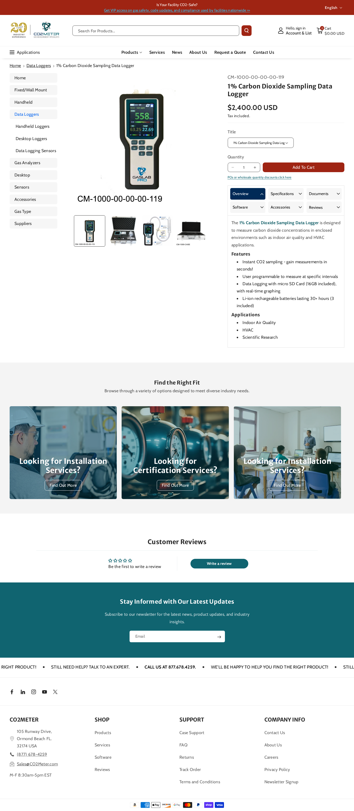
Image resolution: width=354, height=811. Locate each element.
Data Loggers (38, 65)
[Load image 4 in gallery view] (191, 231)
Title (232, 131)
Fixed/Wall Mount (30, 89)
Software (240, 207)
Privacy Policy (277, 769)
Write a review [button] (219, 563)
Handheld (23, 102)
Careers (271, 757)
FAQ (183, 744)
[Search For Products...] (247, 30)
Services (102, 744)
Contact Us (274, 732)
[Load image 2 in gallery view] (123, 231)
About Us (273, 744)
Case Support (191, 732)
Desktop (22, 174)
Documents (319, 193)
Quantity (236, 156)
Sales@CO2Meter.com (37, 763)
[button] (330, 30)
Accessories (25, 199)
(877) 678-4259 (32, 754)
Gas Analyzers (27, 162)
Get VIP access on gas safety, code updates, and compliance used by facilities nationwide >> (177, 10)
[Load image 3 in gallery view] (157, 231)
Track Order (190, 769)
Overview (241, 193)
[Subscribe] (219, 637)
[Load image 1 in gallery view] (89, 231)
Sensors (21, 186)
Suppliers (23, 223)
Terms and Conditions (199, 781)
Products (129, 52)
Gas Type (22, 211)
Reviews (316, 207)
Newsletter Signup (281, 781)
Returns (186, 757)
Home (15, 65)
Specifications (282, 193)
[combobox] (156, 30)
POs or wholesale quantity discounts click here (260, 177)
